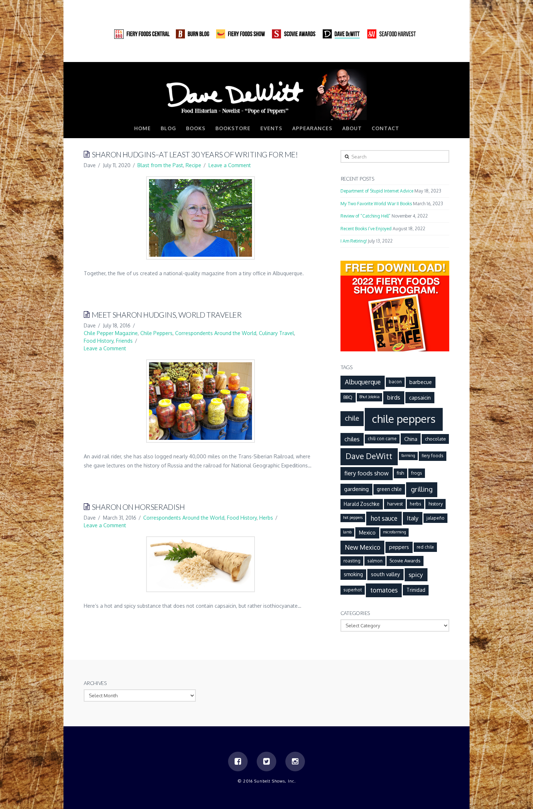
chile (352, 418)
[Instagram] (443, 54)
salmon (375, 561)
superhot (352, 590)
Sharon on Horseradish (138, 506)
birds (393, 397)
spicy (416, 574)
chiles (352, 439)
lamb (347, 531)
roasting (351, 561)
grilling (422, 489)
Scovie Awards (404, 561)
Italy (412, 518)
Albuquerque (363, 382)
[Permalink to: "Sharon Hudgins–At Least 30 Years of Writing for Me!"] (200, 218)
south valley (385, 574)
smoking (353, 574)
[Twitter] (429, 54)
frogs (416, 473)
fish (400, 473)
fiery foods (432, 455)
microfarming (394, 531)
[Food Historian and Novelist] (266, 93)
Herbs (266, 518)
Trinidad (415, 590)
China (410, 439)
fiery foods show (366, 473)
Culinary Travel (276, 333)
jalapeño (435, 518)
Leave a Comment (229, 165)
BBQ (347, 397)
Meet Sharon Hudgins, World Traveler (166, 314)
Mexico (367, 532)
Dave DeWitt (369, 456)
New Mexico (362, 547)
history (436, 504)
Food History (98, 341)
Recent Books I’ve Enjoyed (366, 228)
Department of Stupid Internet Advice (376, 191)
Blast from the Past (160, 165)
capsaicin (420, 397)
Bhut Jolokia (369, 396)
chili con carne (382, 438)
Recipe (193, 165)
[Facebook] (416, 54)
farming (408, 455)
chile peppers (403, 418)
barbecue (420, 382)
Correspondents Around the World (215, 333)
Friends (124, 341)
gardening (356, 488)
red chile (425, 547)
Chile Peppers (156, 333)
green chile (389, 489)
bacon (395, 381)
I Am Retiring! (353, 241)
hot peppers (353, 517)
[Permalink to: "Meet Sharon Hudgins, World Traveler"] (200, 400)
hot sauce (384, 518)
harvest (395, 504)
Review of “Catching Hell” (365, 216)
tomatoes (384, 590)
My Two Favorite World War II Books (376, 203)
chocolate (435, 439)
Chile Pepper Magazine (111, 333)
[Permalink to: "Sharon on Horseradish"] (200, 564)
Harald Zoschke (362, 504)
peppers (399, 547)
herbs (415, 504)
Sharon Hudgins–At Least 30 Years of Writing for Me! (195, 154)
